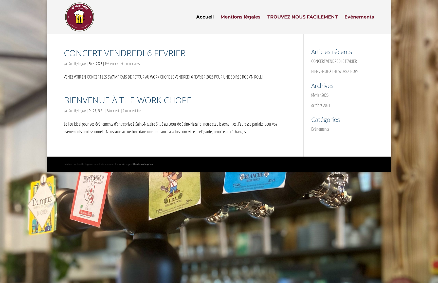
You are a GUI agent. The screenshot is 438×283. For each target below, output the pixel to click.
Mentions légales (241, 17)
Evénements (359, 17)
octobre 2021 (320, 105)
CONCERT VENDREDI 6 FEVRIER (125, 53)
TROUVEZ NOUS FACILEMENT (302, 17)
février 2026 (319, 95)
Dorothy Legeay (77, 63)
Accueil (205, 17)
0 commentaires (130, 63)
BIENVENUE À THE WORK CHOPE (128, 100)
